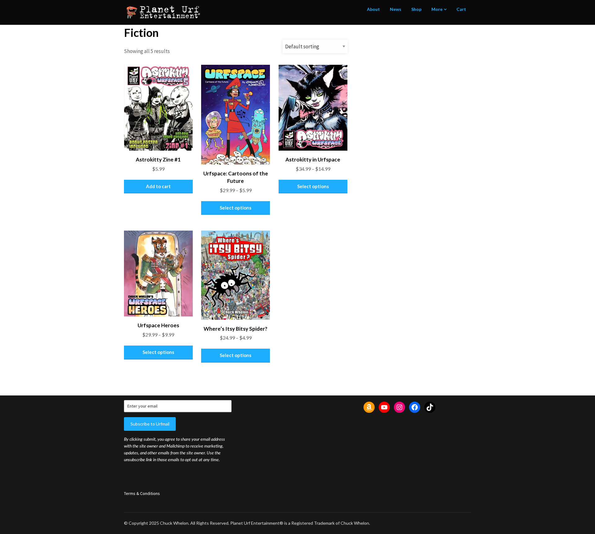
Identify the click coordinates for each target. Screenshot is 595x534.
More (437, 9)
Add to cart (158, 186)
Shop (416, 9)
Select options (235, 207)
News (395, 9)
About (373, 9)
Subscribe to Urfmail (150, 423)
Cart (461, 9)
